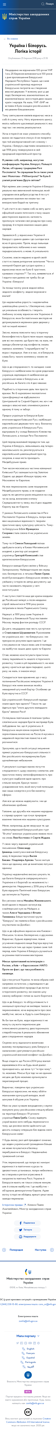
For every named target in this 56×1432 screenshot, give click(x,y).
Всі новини (12, 39)
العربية (30, 1367)
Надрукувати (30, 1237)
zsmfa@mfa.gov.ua (28, 1321)
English (30, 1349)
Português (30, 1362)
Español (31, 1358)
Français (30, 1353)
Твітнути (28, 1230)
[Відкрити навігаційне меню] (4, 4)
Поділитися (29, 1223)
